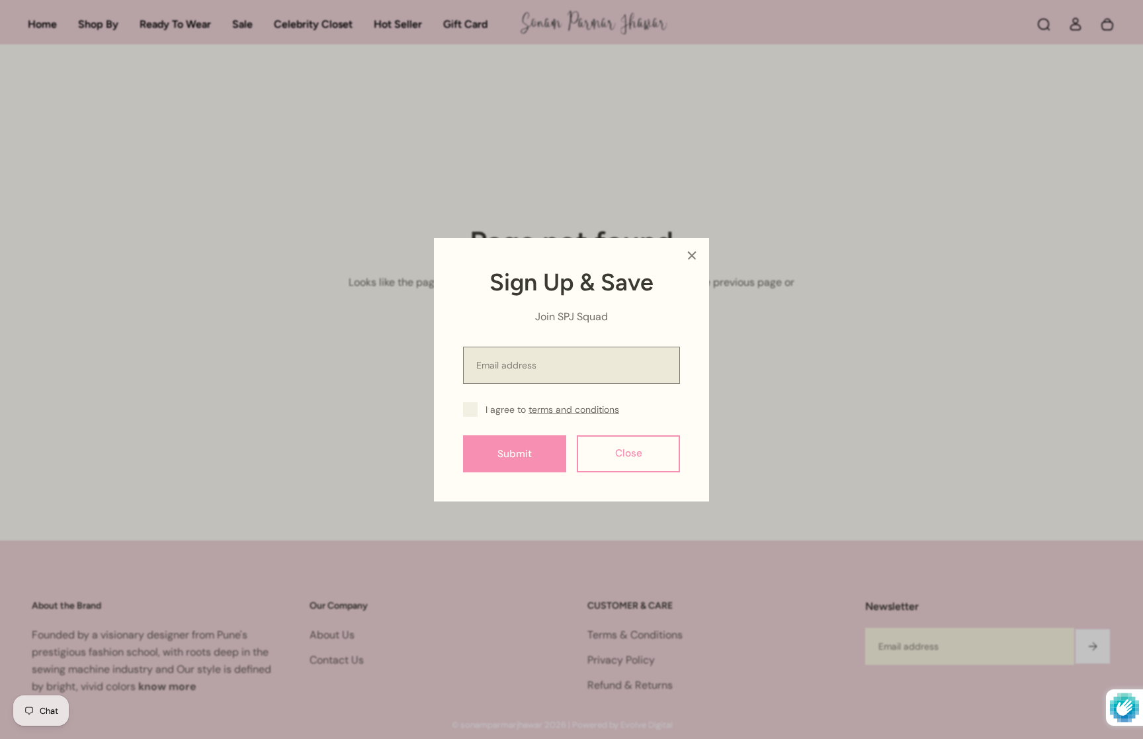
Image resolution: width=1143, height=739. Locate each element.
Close (628, 453)
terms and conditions (574, 409)
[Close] (692, 255)
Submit (514, 453)
